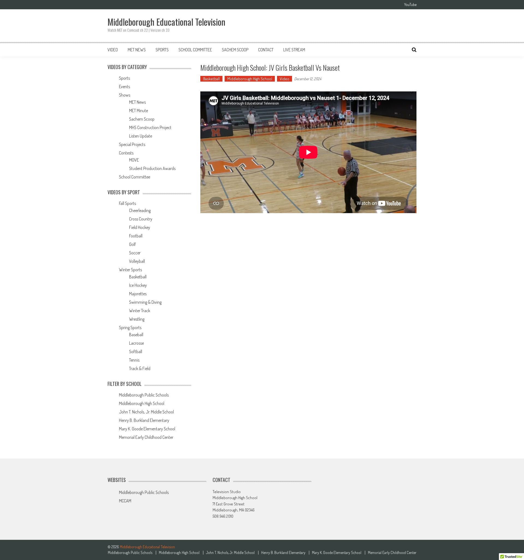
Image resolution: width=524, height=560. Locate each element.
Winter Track (139, 310)
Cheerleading (140, 210)
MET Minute (138, 110)
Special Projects (132, 144)
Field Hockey (139, 227)
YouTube (410, 5)
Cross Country (140, 219)
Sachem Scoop (235, 49)
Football (135, 236)
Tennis (134, 360)
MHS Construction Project (150, 127)
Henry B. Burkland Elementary (144, 420)
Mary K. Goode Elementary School (147, 428)
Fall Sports (127, 203)
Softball (135, 351)
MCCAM (125, 501)
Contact (265, 49)
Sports (162, 49)
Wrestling (136, 319)
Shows (124, 95)
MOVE (134, 160)
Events (124, 86)
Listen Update (140, 136)
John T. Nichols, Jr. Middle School (146, 412)
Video (113, 49)
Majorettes (138, 293)
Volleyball (137, 261)
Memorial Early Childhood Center (146, 437)
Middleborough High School (249, 78)
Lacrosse (136, 343)
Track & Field (139, 368)
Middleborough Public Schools (144, 395)
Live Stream (294, 49)
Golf (132, 244)
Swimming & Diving (145, 302)
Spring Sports (130, 327)
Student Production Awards (152, 168)
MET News (137, 49)
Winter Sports (130, 269)
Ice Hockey (138, 285)
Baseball (136, 334)
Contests (126, 153)
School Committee (195, 49)
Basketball (211, 78)
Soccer (135, 252)
